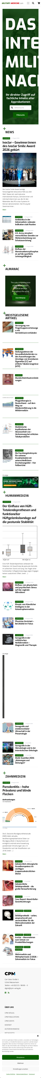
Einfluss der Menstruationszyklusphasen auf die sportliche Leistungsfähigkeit (26, 253)
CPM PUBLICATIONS (12, 1017)
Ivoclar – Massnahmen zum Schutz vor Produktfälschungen (25, 940)
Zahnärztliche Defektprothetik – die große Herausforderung (25, 886)
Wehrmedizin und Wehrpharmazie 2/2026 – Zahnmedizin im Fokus (26, 957)
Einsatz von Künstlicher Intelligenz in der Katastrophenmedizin (25, 607)
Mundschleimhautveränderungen (26, 379)
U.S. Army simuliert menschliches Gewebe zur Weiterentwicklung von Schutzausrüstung (26, 237)
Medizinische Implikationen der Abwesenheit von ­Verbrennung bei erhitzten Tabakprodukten (26, 432)
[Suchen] (12, 107)
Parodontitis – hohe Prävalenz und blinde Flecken (17, 790)
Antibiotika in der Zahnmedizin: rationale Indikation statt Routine (25, 222)
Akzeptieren (20, 1057)
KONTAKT (8, 1025)
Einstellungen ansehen (20, 1069)
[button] (38, 1036)
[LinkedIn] (5, 993)
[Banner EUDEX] (20, 487)
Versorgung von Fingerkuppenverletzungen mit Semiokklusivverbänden (26, 329)
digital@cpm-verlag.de (13, 988)
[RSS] (8, 993)
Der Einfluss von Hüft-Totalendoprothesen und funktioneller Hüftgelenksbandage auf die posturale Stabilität (19, 514)
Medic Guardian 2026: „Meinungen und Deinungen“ (24, 760)
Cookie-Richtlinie (10, 1074)
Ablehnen (20, 1063)
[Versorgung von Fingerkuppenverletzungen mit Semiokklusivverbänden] (8, 327)
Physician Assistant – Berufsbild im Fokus (24, 622)
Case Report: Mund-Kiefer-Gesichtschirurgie (26, 900)
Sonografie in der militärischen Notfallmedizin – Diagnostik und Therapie (26, 641)
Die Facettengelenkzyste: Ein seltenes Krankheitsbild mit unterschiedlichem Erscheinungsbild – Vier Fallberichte (26, 459)
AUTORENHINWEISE (12, 1029)
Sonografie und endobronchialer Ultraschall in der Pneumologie (22, 730)
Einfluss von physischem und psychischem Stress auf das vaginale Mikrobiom (26, 589)
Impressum (32, 1074)
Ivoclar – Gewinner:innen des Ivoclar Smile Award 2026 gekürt (19, 146)
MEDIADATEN (10, 1033)
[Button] (39, 3)
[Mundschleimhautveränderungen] (8, 379)
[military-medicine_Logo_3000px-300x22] (12, 3)
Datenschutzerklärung (22, 1074)
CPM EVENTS (9, 1021)
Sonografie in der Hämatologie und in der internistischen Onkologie (26, 748)
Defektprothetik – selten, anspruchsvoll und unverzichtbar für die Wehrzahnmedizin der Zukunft (26, 920)
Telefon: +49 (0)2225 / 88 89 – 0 (16, 985)
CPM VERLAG (9, 1013)
